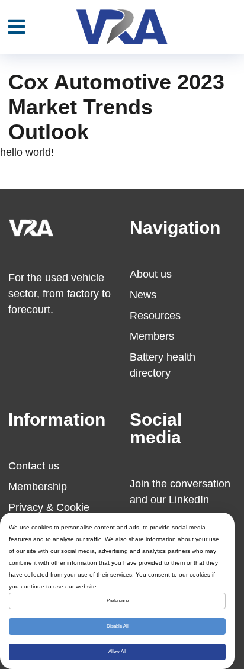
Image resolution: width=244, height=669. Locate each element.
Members (152, 336)
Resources (155, 315)
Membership (37, 487)
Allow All (117, 651)
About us (151, 274)
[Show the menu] (16, 27)
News (143, 295)
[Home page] (121, 26)
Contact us (33, 466)
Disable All (118, 626)
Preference (118, 600)
